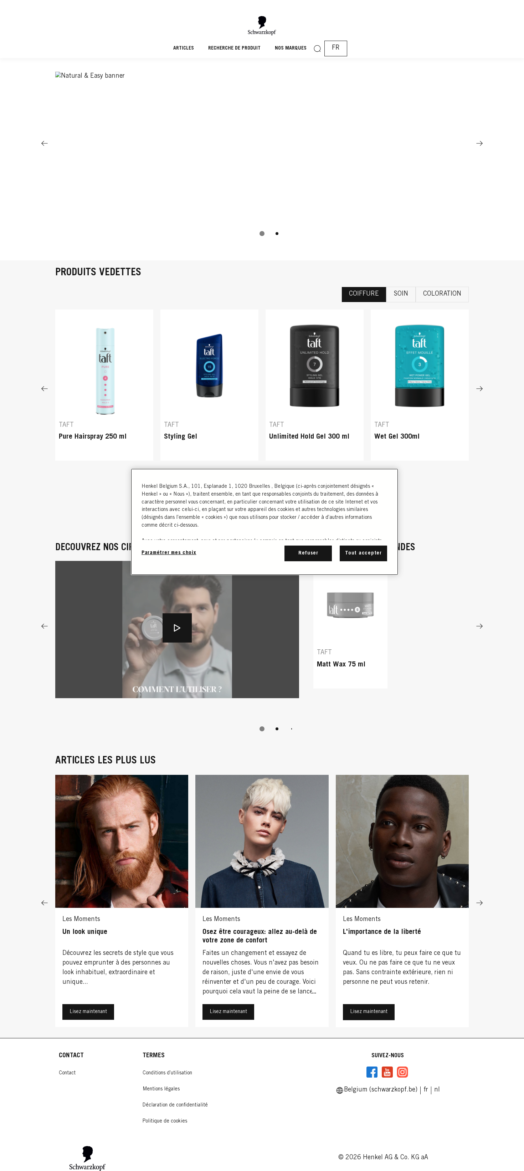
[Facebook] (372, 1072)
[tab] (262, 233)
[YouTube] (387, 1072)
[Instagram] (402, 1072)
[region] (264, 522)
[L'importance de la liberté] (402, 903)
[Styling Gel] (209, 389)
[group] (262, 155)
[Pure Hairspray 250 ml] (104, 389)
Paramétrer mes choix (169, 553)
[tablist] (262, 233)
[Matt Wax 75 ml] (350, 625)
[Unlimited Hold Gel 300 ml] (315, 389)
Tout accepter (363, 553)
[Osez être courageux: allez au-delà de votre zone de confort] (261, 903)
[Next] (479, 143)
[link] (437, 1090)
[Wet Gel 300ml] (420, 389)
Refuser (308, 553)
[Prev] (44, 143)
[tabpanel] (262, 408)
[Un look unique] (121, 903)
